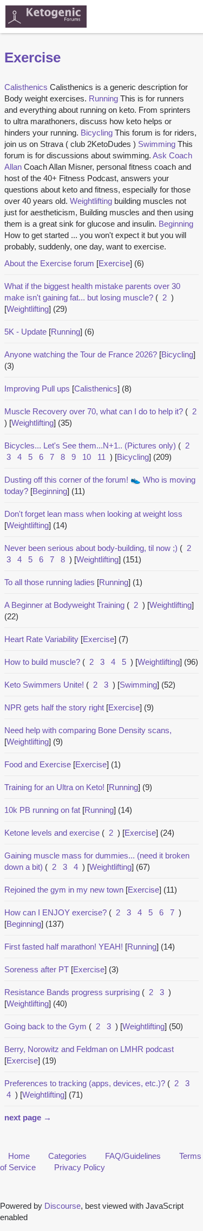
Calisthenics (95, 388)
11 (101, 456)
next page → (27, 1117)
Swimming (138, 684)
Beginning (49, 491)
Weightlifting (27, 308)
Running (65, 331)
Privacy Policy (79, 1167)
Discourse (62, 1205)
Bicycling (177, 354)
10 (86, 456)
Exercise (114, 263)
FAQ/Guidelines (133, 1156)
